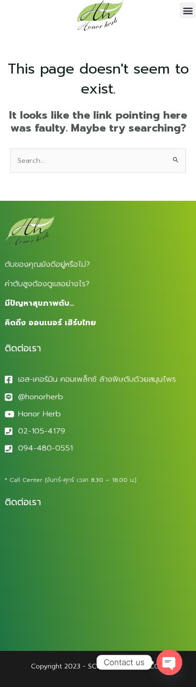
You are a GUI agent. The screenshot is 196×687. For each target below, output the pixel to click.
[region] (98, 606)
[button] (188, 10)
